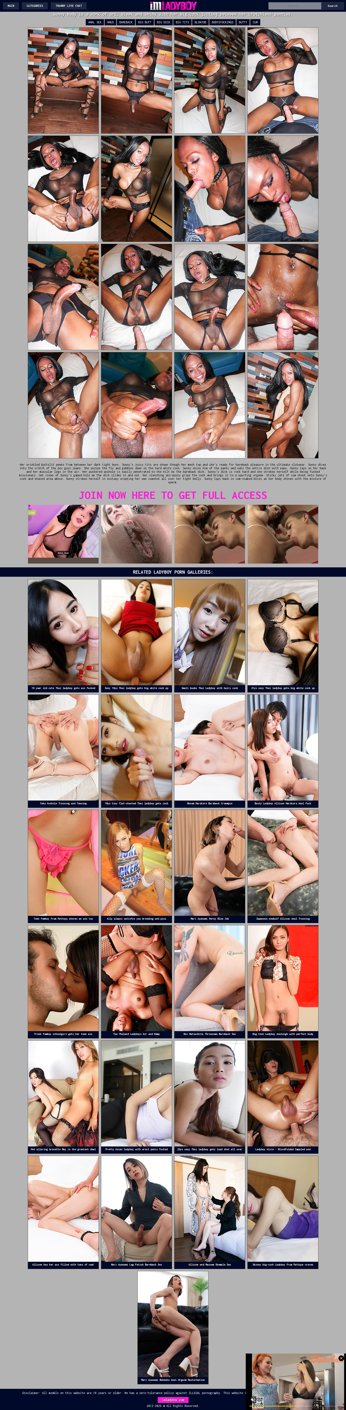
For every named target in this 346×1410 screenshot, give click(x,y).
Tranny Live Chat (69, 6)
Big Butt (144, 22)
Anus (110, 22)
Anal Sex (94, 22)
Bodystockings (222, 22)
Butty (243, 22)
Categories (35, 6)
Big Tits (182, 22)
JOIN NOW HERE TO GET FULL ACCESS (173, 495)
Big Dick (163, 22)
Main (11, 6)
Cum (255, 22)
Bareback (126, 22)
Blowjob (200, 22)
